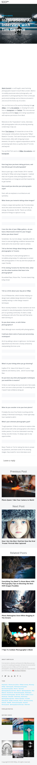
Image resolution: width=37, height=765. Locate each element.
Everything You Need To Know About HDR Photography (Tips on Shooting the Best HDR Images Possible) (18, 583)
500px (3, 686)
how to (16, 688)
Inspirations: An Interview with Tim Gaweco (17, 24)
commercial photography (8, 694)
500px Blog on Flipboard (19, 670)
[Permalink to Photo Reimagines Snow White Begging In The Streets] (18, 612)
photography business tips (17, 704)
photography (10, 686)
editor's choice (29, 694)
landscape (4, 696)
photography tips (26, 690)
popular (26, 702)
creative (28, 698)
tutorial (4, 692)
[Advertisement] (18, 66)
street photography (17, 702)
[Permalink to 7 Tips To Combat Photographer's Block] (18, 646)
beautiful (11, 696)
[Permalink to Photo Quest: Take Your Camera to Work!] (18, 497)
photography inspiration (8, 698)
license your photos (14, 684)
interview (27, 704)
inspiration (5, 684)
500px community (14, 700)
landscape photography (21, 686)
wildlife (9, 702)
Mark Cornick (17, 34)
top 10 (21, 700)
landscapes (28, 692)
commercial (10, 692)
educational (5, 700)
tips (33, 690)
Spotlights (7, 16)
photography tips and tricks (9, 690)
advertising (17, 696)
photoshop (24, 696)
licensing (32, 684)
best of (19, 690)
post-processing (29, 700)
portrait (18, 694)
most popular (5, 704)
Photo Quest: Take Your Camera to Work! (18, 500)
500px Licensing (24, 684)
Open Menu (8, 2)
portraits (21, 688)
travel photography (19, 692)
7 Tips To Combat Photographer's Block (17, 650)
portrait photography (7, 688)
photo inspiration (20, 698)
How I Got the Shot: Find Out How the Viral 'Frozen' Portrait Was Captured (18, 542)
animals (4, 702)
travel (23, 694)
